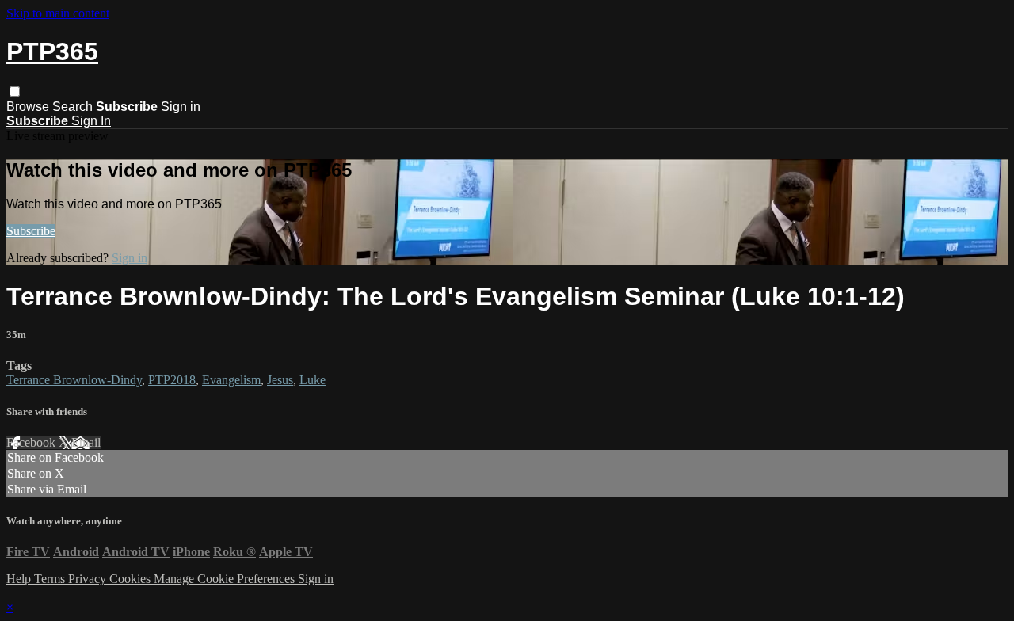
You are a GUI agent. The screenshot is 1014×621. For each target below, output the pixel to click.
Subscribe (30, 231)
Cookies (131, 578)
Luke (312, 380)
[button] (15, 91)
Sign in (180, 106)
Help (20, 578)
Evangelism (231, 380)
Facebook (32, 442)
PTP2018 (172, 380)
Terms (51, 578)
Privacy (88, 578)
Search (74, 106)
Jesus (280, 380)
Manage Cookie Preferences (226, 578)
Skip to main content (57, 13)
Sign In (91, 121)
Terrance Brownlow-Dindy (74, 380)
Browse (29, 106)
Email (86, 442)
